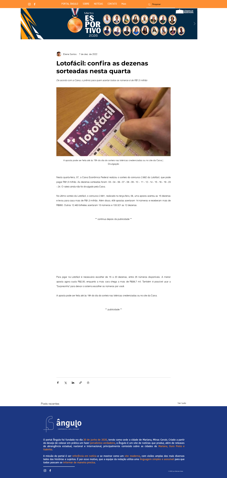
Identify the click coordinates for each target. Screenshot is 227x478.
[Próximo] (194, 24)
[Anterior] (23, 24)
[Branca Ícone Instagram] (29, 4)
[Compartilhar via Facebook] (57, 382)
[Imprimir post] (88, 382)
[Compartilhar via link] (80, 382)
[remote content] (113, 243)
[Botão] (109, 24)
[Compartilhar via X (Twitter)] (65, 382)
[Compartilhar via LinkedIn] (72, 382)
